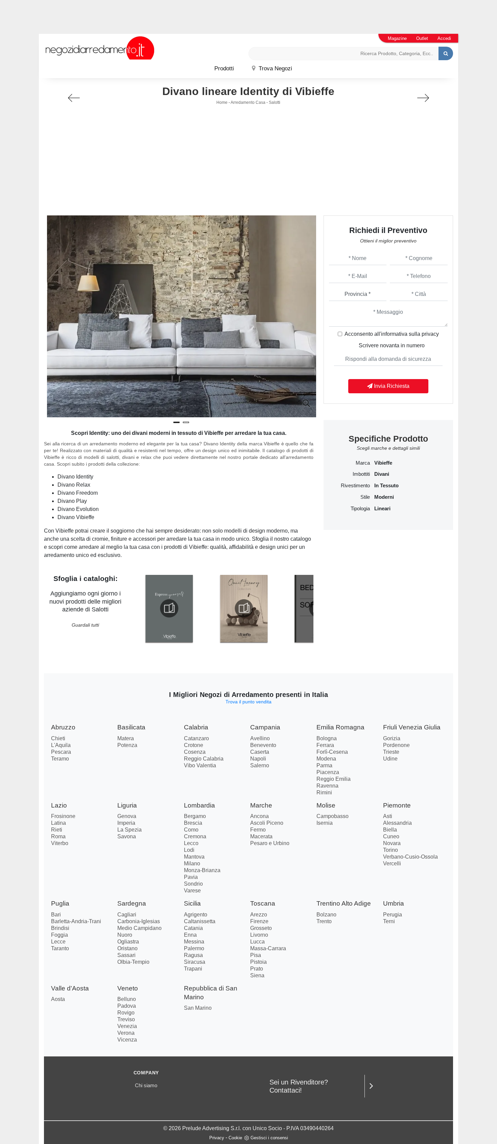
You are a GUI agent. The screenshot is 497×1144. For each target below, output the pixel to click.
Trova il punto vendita (248, 701)
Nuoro (124, 935)
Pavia (191, 877)
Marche (261, 805)
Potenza (127, 745)
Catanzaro (196, 738)
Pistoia (258, 962)
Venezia (127, 1026)
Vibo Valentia (200, 765)
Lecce (58, 941)
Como (191, 830)
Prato (256, 969)
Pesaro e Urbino (269, 843)
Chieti (58, 738)
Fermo (258, 830)
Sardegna (131, 903)
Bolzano (326, 914)
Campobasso (332, 816)
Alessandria (397, 823)
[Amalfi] (423, 98)
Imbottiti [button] (361, 474)
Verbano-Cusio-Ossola (410, 857)
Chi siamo (146, 1085)
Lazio (59, 805)
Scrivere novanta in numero (392, 345)
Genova (126, 816)
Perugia (392, 914)
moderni (384, 497)
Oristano (127, 948)
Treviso (126, 1019)
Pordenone (396, 745)
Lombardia (199, 805)
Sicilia (192, 903)
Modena (326, 759)
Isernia (324, 823)
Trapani (193, 969)
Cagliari (126, 914)
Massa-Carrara (268, 948)
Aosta (58, 999)
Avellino (260, 738)
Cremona (195, 836)
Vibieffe (383, 463)
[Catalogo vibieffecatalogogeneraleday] (169, 608)
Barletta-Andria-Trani (76, 921)
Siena (257, 975)
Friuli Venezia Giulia (412, 727)
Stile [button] (365, 497)
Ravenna (327, 786)
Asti (387, 816)
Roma (58, 836)
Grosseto (261, 928)
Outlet (422, 38)
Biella (390, 830)
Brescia (193, 823)
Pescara (61, 752)
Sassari (126, 955)
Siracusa (194, 962)
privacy (430, 334)
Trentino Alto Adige (343, 903)
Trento (324, 921)
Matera (125, 738)
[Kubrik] (74, 98)
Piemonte (397, 805)
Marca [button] (363, 463)
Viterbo (59, 843)
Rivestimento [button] (355, 485)
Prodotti (224, 68)
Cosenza (195, 752)
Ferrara (325, 745)
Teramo (60, 759)
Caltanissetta (199, 921)
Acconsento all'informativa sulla (392, 334)
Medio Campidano (139, 928)
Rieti (56, 830)
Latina (58, 823)
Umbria (393, 903)
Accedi (444, 38)
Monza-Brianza (202, 870)
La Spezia (129, 830)
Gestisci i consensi (269, 1137)
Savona (126, 836)
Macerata (261, 836)
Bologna (326, 738)
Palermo (194, 948)
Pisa (255, 955)
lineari (382, 508)
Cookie (235, 1137)
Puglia (60, 903)
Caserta (259, 752)
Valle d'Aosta (70, 988)
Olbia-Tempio (133, 962)
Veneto (127, 988)
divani (381, 474)
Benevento (263, 745)
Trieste (391, 752)
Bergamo (195, 816)
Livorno (259, 935)
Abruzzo (63, 727)
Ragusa (193, 955)
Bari (56, 914)
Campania (265, 727)
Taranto (60, 948)
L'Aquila (61, 745)
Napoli (258, 759)
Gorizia (391, 738)
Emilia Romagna (340, 727)
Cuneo (391, 836)
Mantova (194, 857)
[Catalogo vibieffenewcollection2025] (244, 608)
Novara (392, 843)
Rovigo (126, 1012)
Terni (389, 921)
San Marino (198, 1008)
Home (222, 102)
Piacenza (327, 772)
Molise (325, 805)
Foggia (59, 935)
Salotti (274, 102)
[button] (176, 422)
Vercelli (392, 863)
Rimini (324, 792)
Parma (324, 765)
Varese (192, 890)
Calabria (196, 727)
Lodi (189, 850)
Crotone (193, 745)
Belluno (126, 999)
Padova (126, 1006)
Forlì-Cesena (332, 752)
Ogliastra (128, 941)
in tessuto (386, 485)
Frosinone (63, 816)
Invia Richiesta (391, 386)
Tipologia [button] (360, 508)
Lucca (257, 941)
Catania (193, 928)
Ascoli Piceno (266, 823)
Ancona (259, 816)
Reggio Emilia (333, 779)
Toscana (262, 903)
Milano (192, 863)
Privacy (216, 1137)
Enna (190, 935)
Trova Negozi (274, 68)
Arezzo (258, 914)
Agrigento (195, 914)
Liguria (127, 805)
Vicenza (127, 1040)
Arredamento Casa (248, 102)
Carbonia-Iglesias (138, 921)
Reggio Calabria (203, 759)
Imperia (126, 823)
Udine (390, 759)
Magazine (397, 38)
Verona (126, 1033)
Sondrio (193, 884)
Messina (194, 941)
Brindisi (60, 928)
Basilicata (131, 727)
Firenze (259, 921)
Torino (390, 850)
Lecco (191, 843)
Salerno (259, 765)
